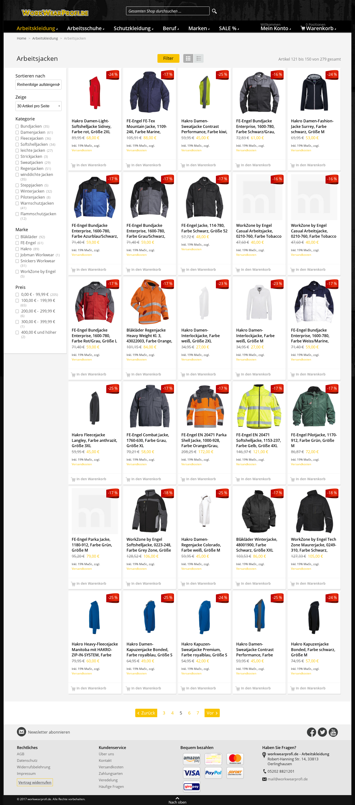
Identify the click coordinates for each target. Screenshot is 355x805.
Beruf (169, 28)
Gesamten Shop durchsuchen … (154, 11)
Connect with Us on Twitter (322, 732)
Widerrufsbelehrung (33, 766)
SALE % (227, 28)
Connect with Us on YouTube (333, 732)
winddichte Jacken (37, 176)
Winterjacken (36, 191)
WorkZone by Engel (38, 273)
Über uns (106, 753)
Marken (197, 28)
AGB (20, 753)
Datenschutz (27, 760)
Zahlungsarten (111, 773)
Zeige (20, 97)
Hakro (30, 249)
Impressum (26, 773)
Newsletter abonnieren (49, 732)
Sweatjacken (35, 162)
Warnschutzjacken (37, 205)
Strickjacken (34, 156)
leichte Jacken (37, 150)
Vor (210, 713)
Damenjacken (37, 132)
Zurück (148, 713)
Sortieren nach (30, 76)
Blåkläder (33, 237)
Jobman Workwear (40, 255)
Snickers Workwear (38, 263)
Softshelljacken (38, 144)
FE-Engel (32, 243)
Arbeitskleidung (36, 28)
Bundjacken (35, 126)
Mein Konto (274, 28)
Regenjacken (36, 168)
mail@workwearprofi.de (288, 779)
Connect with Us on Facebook (311, 732)
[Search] (214, 11)
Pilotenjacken (35, 197)
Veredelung (108, 779)
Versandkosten (82, 150)
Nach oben (177, 802)
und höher (39, 334)
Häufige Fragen (111, 786)
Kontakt (105, 760)
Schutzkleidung (132, 28)
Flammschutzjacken (38, 216)
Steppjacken (34, 185)
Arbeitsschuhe (84, 28)
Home (21, 38)
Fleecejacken (36, 138)
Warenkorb (320, 28)
